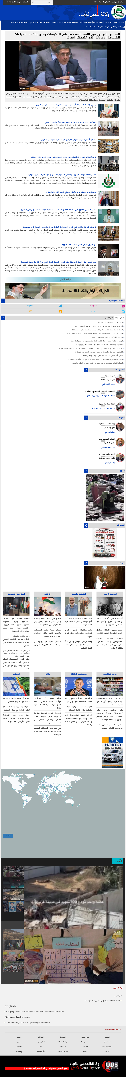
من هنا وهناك (63, 1051)
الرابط (121, 2)
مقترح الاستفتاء (98, 26)
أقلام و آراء (41, 1041)
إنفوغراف (19, 1051)
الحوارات (40, 1037)
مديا (12, 22)
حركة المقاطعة (77, 22)
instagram (92, 305)
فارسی (117, 995)
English (10, 1006)
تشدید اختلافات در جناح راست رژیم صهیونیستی (102, 1000)
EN (95, 2)
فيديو (116, 861)
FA (100, 2)
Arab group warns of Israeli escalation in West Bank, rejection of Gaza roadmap (35, 1011)
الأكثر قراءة (41, 1051)
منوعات (107, 26)
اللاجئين (85, 1046)
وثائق (85, 22)
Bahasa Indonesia (17, 1017)
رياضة (90, 22)
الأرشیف (8, 835)
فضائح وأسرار (85, 1041)
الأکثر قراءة (119, 318)
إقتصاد (115, 22)
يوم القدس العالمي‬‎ (117, 26)
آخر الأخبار (109, 318)
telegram (30, 305)
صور (116, 924)
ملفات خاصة (88, 26)
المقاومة (54, 22)
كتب (40, 1046)
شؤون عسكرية (98, 22)
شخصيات (42, 22)
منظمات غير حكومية (21, 22)
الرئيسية (121, 22)
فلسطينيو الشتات (65, 22)
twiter (93, 311)
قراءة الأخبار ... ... (63, 279)
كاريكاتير (19, 1046)
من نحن (114, 2)
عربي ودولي (34, 22)
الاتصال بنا (106, 2)
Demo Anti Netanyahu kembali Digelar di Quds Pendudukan (28, 1022)
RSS (30, 311)
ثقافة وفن (108, 22)
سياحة (48, 22)
